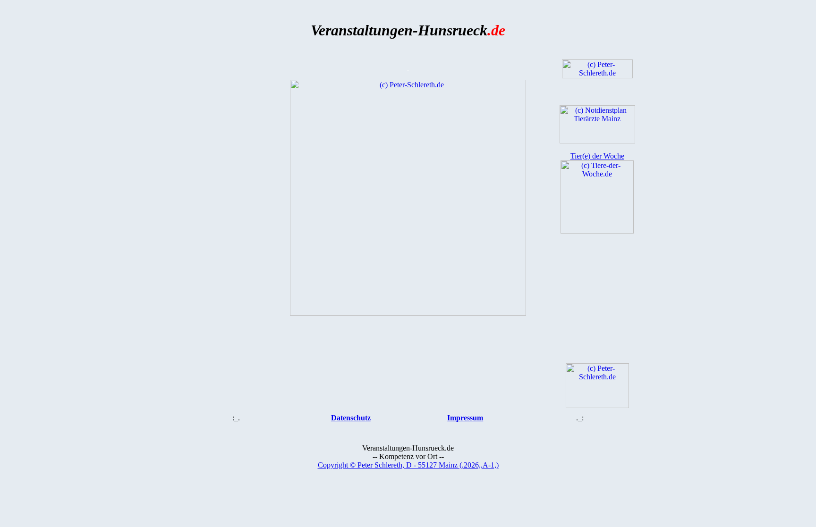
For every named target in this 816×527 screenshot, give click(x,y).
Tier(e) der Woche (597, 156)
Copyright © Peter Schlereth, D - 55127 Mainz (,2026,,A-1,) (408, 465)
